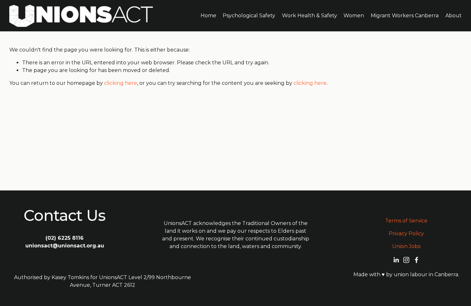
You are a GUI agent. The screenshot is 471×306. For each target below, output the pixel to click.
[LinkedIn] (396, 260)
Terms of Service (406, 221)
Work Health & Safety (309, 15)
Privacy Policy (406, 233)
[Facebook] (416, 260)
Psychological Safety (249, 15)
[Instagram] (406, 260)
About (453, 15)
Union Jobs (406, 246)
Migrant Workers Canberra (405, 15)
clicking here (120, 83)
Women (353, 15)
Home (208, 15)
